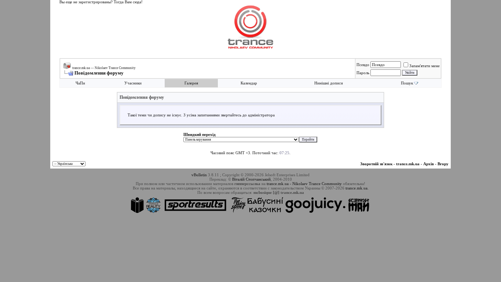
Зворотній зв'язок (376, 164)
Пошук (407, 83)
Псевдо (362, 64)
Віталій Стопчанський (251, 179)
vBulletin (199, 175)
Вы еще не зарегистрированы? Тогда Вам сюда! (101, 2)
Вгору (443, 164)
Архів (428, 164)
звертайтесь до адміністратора (248, 115)
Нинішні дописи (328, 83)
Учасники (133, 83)
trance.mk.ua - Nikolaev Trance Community (304, 183)
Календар (249, 83)
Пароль (362, 72)
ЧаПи (80, 83)
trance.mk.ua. (357, 188)
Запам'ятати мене (424, 66)
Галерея (191, 83)
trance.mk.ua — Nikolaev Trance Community (104, 68)
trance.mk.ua (408, 164)
